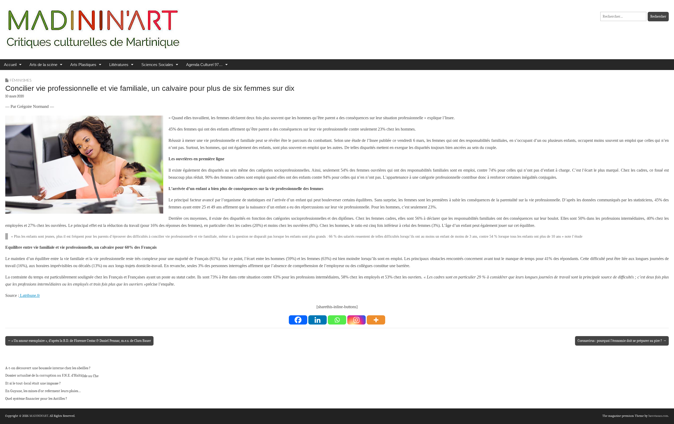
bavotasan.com (658, 416)
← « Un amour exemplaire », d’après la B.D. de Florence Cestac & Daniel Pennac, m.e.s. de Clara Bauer (79, 341)
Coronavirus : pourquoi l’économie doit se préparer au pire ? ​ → (622, 341)
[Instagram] (356, 320)
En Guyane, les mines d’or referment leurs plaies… (43, 391)
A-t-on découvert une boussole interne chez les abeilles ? (48, 368)
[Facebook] (298, 320)
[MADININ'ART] (93, 25)
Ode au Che (90, 376)
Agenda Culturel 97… (204, 64)
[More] (376, 320)
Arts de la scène (43, 64)
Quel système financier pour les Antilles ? (36, 398)
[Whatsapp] (337, 320)
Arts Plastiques (83, 64)
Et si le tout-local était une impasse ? (33, 383)
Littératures (118, 64)
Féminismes (20, 80)
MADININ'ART (38, 416)
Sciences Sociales (157, 64)
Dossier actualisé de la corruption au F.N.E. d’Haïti (43, 375)
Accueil (10, 64)
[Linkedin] (317, 320)
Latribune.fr (29, 295)
